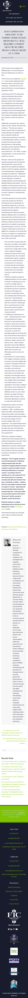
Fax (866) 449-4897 (14, 838)
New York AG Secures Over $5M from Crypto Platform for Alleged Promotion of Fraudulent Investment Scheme (13, 784)
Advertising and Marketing (15, 527)
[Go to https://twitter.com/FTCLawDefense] (9, 929)
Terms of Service (14, 904)
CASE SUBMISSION (14, 14)
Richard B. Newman (20, 57)
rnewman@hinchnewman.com (14, 843)
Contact (21, 813)
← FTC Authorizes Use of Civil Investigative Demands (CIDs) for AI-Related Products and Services (12, 733)
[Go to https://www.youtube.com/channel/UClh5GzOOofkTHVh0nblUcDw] (17, 929)
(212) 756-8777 (14, 833)
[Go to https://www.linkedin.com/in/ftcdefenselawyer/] (11, 929)
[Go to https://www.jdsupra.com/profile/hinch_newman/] (19, 928)
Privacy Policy (14, 899)
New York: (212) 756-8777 (14, 18)
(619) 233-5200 (14, 861)
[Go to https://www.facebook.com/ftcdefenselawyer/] (14, 929)
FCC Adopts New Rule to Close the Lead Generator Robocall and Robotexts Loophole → (14, 741)
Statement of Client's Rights (14, 891)
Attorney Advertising (14, 887)
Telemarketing (13, 529)
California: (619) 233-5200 (14, 22)
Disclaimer (14, 895)
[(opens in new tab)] (7, 5)
